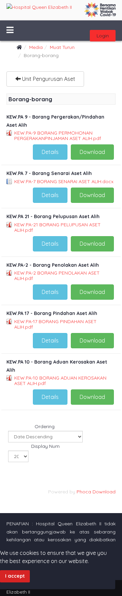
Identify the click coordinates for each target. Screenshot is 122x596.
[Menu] (10, 30)
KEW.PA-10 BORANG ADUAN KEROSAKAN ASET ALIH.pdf (60, 380)
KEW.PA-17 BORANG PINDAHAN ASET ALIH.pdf (55, 324)
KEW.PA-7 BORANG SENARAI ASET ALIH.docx (64, 181)
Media (36, 47)
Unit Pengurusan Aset (48, 78)
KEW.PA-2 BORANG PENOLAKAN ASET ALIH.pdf (57, 275)
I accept (15, 576)
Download (92, 151)
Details (50, 151)
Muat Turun (62, 47)
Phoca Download (96, 492)
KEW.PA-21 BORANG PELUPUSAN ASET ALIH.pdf (57, 227)
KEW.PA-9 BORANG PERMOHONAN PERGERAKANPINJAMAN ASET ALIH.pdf (57, 135)
